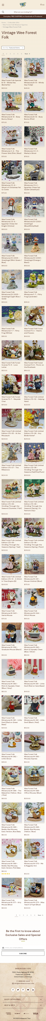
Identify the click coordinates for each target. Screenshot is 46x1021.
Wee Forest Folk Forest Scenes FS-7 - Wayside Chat (11, 399)
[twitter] (18, 990)
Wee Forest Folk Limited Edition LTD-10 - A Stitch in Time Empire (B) (12, 579)
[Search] (2, 12)
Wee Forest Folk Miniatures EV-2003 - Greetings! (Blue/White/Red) (33, 222)
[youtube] (28, 990)
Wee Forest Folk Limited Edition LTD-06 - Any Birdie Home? (34, 433)
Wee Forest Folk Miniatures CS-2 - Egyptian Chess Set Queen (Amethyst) (32, 186)
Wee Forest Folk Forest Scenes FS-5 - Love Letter (11, 365)
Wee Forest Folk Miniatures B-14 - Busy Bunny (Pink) (33, 117)
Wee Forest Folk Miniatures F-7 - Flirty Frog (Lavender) (33, 294)
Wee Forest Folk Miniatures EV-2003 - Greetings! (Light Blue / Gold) (11, 295)
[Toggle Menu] (3, 5)
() (43, 5)
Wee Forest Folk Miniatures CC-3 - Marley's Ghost (31, 151)
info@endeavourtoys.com (24, 983)
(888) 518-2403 (24, 981)
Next (26, 54)
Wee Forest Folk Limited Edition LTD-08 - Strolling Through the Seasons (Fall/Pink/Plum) (34, 468)
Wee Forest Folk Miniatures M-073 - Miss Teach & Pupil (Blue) (34, 902)
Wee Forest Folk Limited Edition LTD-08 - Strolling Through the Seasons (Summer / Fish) (12, 505)
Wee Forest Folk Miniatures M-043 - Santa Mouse (10, 613)
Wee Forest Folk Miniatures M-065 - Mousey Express (32, 756)
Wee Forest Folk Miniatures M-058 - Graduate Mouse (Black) (11, 647)
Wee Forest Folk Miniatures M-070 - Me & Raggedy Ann (33, 863)
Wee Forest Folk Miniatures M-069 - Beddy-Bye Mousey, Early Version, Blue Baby (11, 828)
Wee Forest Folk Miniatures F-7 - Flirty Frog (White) (10, 331)
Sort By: (5, 48)
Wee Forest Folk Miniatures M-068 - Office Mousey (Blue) (32, 791)
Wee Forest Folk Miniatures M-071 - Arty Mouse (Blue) (11, 902)
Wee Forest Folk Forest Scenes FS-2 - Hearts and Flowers (33, 331)
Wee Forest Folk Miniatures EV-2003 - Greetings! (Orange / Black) (33, 259)
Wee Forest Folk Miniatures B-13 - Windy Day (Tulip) (34, 82)
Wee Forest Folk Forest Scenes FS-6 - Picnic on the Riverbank (34, 365)
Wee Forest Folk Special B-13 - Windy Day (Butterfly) (11, 82)
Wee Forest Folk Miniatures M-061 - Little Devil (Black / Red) (34, 720)
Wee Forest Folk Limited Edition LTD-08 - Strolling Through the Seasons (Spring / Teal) (11, 543)
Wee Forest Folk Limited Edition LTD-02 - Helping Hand (34, 399)
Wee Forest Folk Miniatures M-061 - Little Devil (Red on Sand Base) (34, 683)
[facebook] (13, 990)
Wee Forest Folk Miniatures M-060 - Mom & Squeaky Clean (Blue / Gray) (11, 684)
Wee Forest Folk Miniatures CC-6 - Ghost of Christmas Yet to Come (11, 186)
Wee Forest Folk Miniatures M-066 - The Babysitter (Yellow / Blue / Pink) (11, 792)
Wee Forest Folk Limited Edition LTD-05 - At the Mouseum (11, 433)
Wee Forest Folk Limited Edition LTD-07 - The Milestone (11, 467)
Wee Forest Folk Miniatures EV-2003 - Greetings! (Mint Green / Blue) (12, 259)
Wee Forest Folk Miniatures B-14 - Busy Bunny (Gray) (11, 117)
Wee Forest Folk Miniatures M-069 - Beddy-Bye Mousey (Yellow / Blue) (32, 828)
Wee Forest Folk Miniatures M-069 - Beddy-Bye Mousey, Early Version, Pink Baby (11, 864)
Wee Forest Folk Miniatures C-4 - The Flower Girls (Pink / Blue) (11, 151)
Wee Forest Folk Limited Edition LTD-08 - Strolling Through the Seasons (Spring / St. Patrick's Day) (34, 506)
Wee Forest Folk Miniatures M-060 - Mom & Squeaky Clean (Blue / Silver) (33, 648)
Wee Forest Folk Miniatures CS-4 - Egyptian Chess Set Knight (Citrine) (10, 222)
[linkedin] (33, 990)
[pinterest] (23, 990)
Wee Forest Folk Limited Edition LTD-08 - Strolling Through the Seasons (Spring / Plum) (34, 543)
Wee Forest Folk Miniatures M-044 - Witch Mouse (32, 613)
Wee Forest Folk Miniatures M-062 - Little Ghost (10, 756)
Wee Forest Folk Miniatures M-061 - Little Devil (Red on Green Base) (12, 721)
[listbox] (16, 47)
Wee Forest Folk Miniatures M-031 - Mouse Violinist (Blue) (33, 579)
